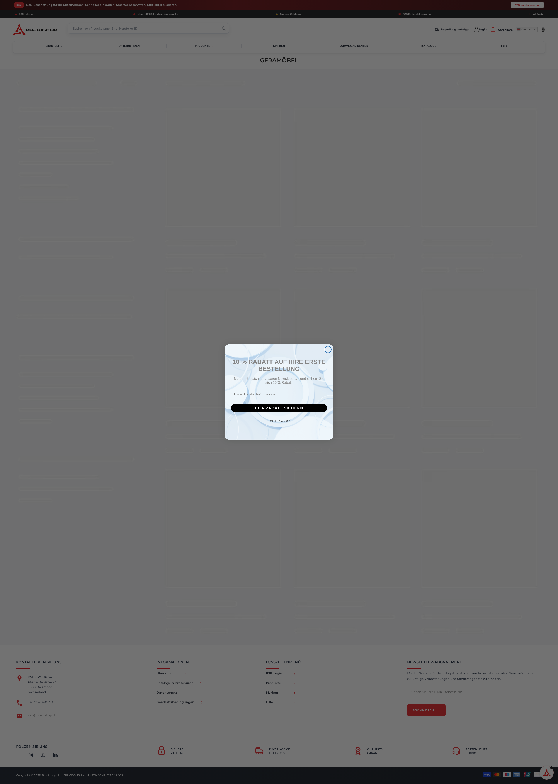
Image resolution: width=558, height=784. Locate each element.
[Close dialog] (328, 349)
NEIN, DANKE (279, 421)
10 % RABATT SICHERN (279, 408)
